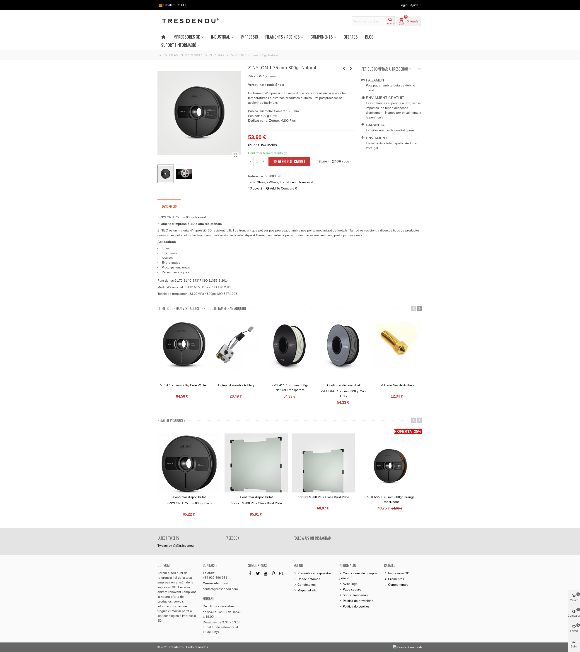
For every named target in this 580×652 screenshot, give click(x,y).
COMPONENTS (322, 37)
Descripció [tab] (169, 206)
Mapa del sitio (307, 590)
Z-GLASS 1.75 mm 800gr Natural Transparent (290, 387)
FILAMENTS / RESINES (282, 37)
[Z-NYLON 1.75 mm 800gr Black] (189, 465)
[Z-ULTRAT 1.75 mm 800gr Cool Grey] (344, 345)
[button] (413, 308)
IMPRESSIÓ (249, 37)
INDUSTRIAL (220, 37)
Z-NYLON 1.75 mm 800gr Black (189, 503)
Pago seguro (352, 589)
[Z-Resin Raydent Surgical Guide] (351, 68)
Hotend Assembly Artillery (236, 385)
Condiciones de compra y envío (358, 575)
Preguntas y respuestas (314, 573)
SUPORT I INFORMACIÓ (178, 45)
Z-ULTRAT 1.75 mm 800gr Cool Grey (343, 393)
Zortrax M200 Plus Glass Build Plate (256, 503)
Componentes (398, 584)
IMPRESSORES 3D (186, 37)
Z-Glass (272, 182)
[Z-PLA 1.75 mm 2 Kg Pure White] (182, 345)
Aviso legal (350, 584)
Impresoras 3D (398, 573)
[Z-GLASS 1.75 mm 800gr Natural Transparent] (290, 345)
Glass (261, 182)
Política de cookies (356, 606)
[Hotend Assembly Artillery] (236, 345)
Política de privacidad (358, 601)
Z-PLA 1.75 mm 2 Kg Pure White (182, 385)
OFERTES (351, 37)
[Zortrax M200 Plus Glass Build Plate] (256, 465)
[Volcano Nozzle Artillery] (397, 345)
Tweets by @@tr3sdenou (175, 545)
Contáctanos (306, 584)
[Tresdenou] (195, 21)
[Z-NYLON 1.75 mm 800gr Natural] (235, 155)
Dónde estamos (308, 579)
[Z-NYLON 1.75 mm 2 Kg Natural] (344, 68)
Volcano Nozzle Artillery (397, 385)
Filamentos (396, 579)
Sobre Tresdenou (355, 595)
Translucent (288, 182)
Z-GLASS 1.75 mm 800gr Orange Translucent (390, 499)
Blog (369, 37)
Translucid (305, 182)
